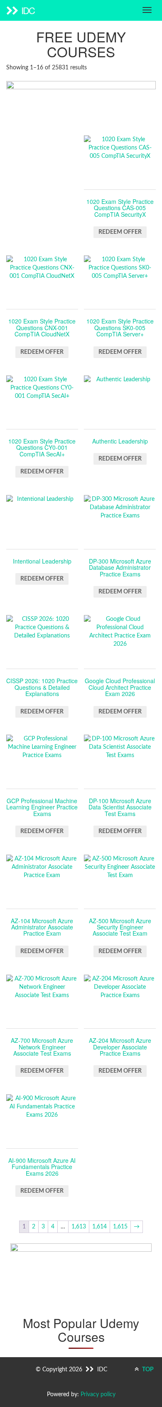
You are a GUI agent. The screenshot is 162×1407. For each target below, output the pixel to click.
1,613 (78, 1227)
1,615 (120, 1227)
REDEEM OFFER (120, 232)
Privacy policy (98, 1394)
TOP (147, 1370)
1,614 (99, 1227)
